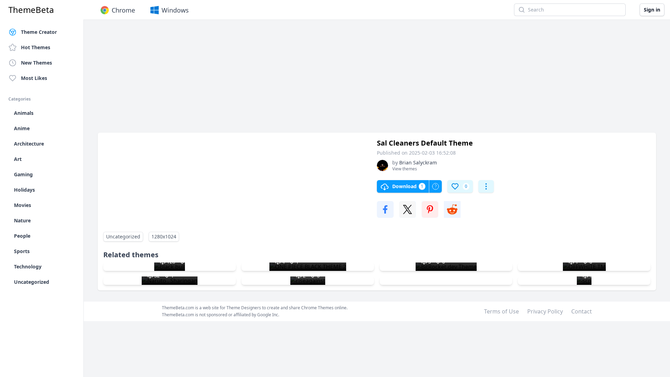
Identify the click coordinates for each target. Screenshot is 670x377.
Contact (581, 311)
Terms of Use (501, 311)
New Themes (36, 62)
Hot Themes (35, 47)
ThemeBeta (31, 9)
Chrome (123, 10)
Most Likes (34, 78)
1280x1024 (163, 236)
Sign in (652, 9)
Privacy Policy (545, 311)
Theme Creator (39, 32)
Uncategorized (123, 236)
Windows (175, 10)
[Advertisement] (307, 79)
